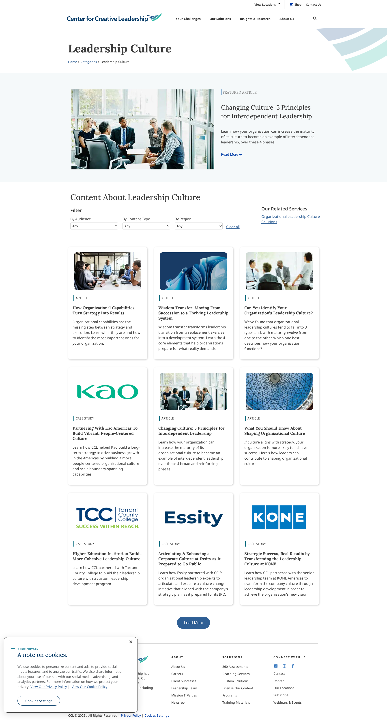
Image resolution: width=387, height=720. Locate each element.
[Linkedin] (275, 665)
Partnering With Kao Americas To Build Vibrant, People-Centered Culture (105, 433)
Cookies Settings (38, 700)
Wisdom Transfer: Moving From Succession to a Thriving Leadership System (193, 313)
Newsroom (179, 702)
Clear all (233, 226)
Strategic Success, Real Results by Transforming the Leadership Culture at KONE (277, 558)
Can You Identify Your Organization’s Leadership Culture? (278, 310)
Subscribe (280, 695)
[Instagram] (284, 665)
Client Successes (183, 681)
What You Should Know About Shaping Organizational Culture (274, 431)
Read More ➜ (231, 154)
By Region (183, 218)
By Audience (80, 218)
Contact (279, 673)
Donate (278, 681)
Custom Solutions (235, 681)
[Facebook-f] (292, 665)
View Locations (265, 4)
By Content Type (136, 218)
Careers (177, 674)
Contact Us (313, 4)
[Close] (131, 642)
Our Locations (283, 688)
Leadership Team (184, 688)
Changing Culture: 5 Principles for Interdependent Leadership (191, 431)
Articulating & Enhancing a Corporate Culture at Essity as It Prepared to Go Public (189, 558)
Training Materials (236, 702)
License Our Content (237, 688)
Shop (298, 4)
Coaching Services (236, 674)
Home (72, 62)
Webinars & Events (287, 702)
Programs (229, 695)
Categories (89, 62)
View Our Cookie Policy (90, 686)
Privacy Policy (131, 715)
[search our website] (314, 19)
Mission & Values (184, 695)
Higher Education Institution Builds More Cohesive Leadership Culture (107, 556)
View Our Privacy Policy (48, 686)
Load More (193, 623)
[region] (71, 675)
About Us (178, 666)
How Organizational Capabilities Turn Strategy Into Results (104, 310)
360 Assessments (235, 666)
